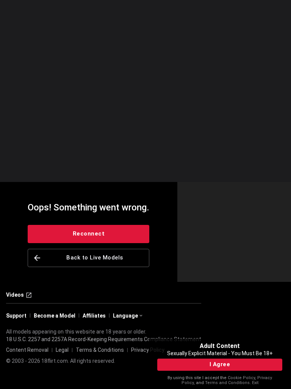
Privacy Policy (147, 350)
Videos (15, 295)
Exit (255, 382)
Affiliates (94, 316)
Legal (62, 350)
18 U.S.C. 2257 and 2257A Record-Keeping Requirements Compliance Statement (103, 339)
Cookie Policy (241, 377)
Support (16, 316)
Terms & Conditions (100, 350)
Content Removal (27, 350)
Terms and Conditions (227, 382)
